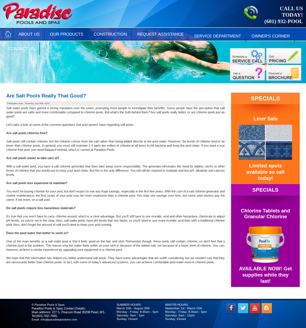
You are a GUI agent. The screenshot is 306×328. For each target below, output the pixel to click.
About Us (29, 34)
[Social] (283, 73)
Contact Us (21, 48)
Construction (110, 34)
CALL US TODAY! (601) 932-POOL (283, 14)
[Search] (283, 56)
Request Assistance (160, 34)
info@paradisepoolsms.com (59, 319)
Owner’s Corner (270, 36)
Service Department (217, 36)
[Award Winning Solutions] (247, 73)
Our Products (66, 34)
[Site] (247, 56)
